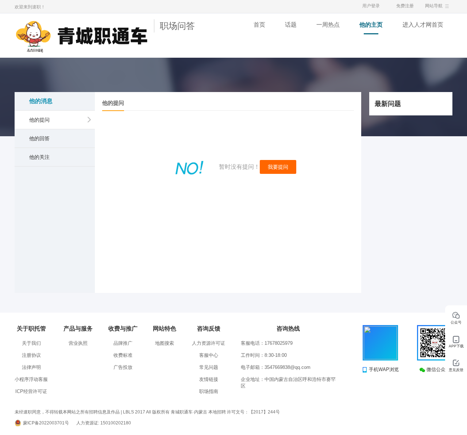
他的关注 (39, 157)
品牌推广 (122, 343)
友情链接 (208, 379)
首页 (259, 25)
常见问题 (208, 367)
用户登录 (371, 5)
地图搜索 (164, 343)
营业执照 (78, 343)
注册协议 (31, 355)
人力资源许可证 (208, 343)
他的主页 (371, 25)
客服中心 (208, 355)
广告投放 (122, 367)
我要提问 (278, 167)
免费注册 (405, 5)
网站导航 (434, 5)
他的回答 (39, 138)
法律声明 (31, 367)
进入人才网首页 (422, 25)
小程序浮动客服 (31, 379)
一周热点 (328, 25)
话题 (291, 25)
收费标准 (122, 355)
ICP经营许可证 (31, 391)
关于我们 (31, 343)
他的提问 (39, 120)
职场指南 (208, 391)
